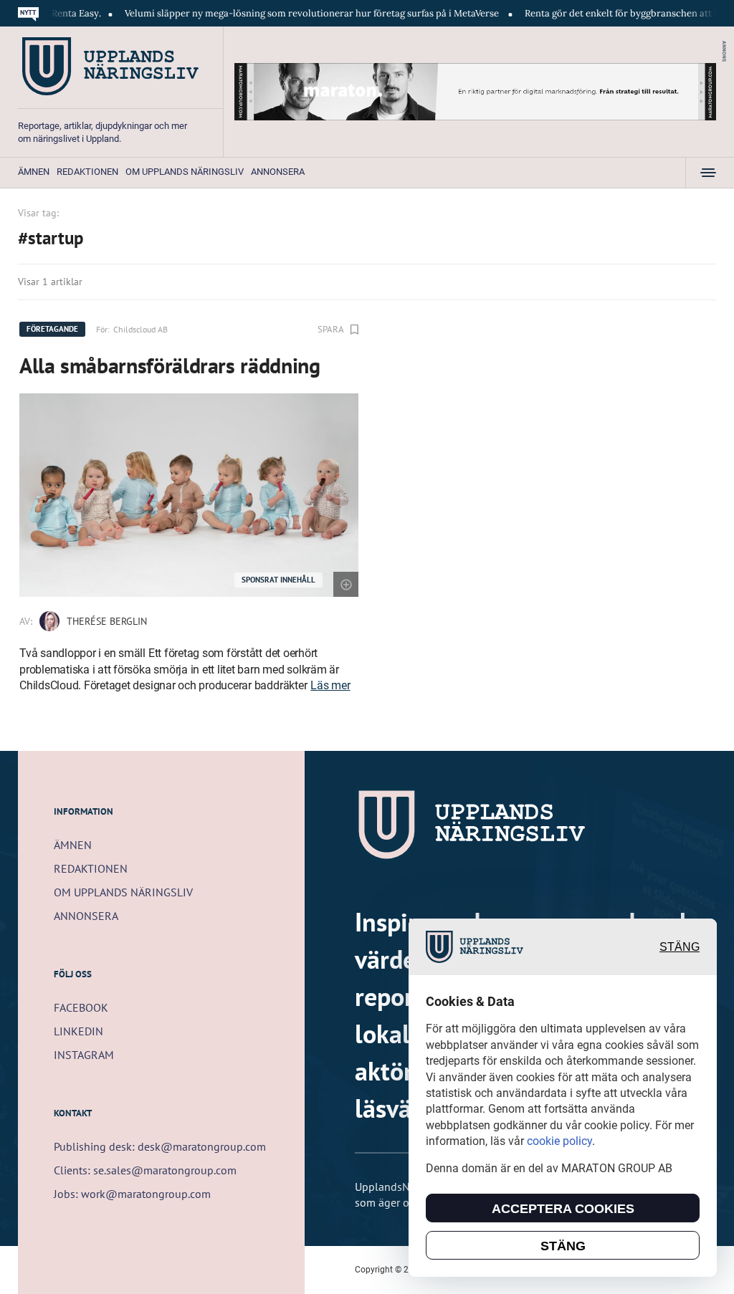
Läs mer (330, 685)
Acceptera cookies (563, 1209)
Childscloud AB (140, 329)
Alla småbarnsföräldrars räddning (169, 365)
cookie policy (559, 1141)
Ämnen (33, 171)
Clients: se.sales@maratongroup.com (145, 1170)
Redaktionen (87, 171)
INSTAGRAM (84, 1055)
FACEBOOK (81, 1007)
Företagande (52, 329)
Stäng (679, 947)
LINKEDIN (78, 1031)
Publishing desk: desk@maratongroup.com (160, 1146)
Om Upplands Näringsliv (184, 171)
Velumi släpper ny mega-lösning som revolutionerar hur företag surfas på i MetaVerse (288, 13)
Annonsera (278, 171)
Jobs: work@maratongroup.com (132, 1194)
